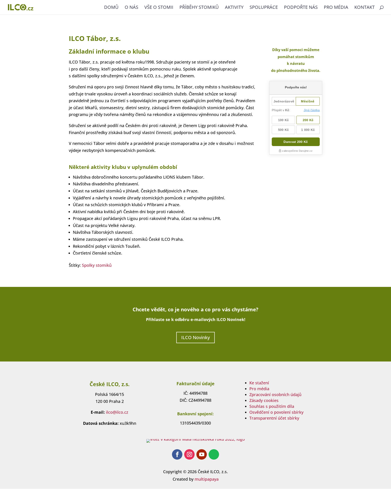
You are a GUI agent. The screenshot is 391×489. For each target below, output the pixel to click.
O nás (131, 8)
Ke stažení (259, 382)
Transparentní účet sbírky (274, 418)
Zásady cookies (264, 400)
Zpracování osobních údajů (275, 394)
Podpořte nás (301, 8)
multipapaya (207, 479)
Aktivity (234, 8)
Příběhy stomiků (199, 8)
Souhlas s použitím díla (271, 406)
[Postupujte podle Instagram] (189, 454)
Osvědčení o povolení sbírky (276, 412)
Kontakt (364, 8)
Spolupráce (264, 8)
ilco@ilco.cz (117, 412)
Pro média (336, 8)
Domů (111, 8)
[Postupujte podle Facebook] (177, 454)
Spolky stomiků (97, 265)
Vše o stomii (158, 8)
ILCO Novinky (195, 337)
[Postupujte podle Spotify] (214, 454)
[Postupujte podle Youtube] (201, 454)
